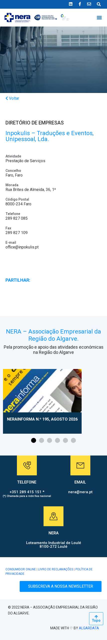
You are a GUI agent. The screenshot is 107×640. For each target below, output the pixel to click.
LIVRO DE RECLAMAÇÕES (55, 569)
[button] (99, 17)
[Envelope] (89, 4)
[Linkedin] (71, 4)
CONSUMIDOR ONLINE (20, 569)
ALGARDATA (89, 628)
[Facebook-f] (80, 4)
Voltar (13, 98)
